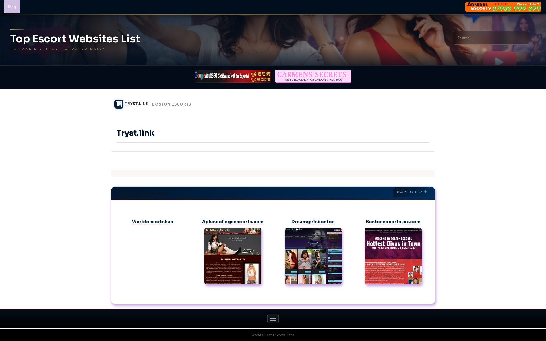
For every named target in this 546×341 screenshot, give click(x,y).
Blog (12, 7)
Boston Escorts (171, 104)
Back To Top (410, 191)
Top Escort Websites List (75, 39)
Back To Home (420, 100)
